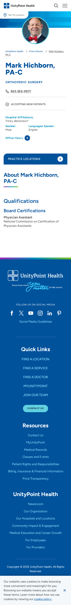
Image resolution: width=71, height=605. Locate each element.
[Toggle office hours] (27, 138)
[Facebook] (11, 313)
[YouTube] (30, 313)
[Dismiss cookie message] (64, 590)
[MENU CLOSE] (64, 5)
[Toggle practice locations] (60, 159)
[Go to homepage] (19, 5)
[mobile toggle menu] (56, 5)
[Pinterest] (59, 313)
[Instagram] (40, 313)
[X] (21, 313)
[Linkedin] (49, 313)
